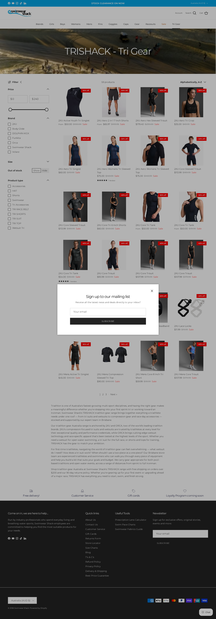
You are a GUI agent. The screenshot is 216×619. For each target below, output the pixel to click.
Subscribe (108, 321)
